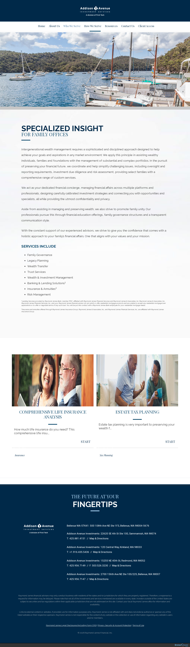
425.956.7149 (77, 565)
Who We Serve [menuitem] (72, 26)
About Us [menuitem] (54, 26)
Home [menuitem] (41, 26)
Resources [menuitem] (111, 26)
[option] (53, 407)
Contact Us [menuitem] (127, 26)
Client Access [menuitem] (146, 26)
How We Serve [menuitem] (92, 26)
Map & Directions (99, 538)
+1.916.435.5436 (79, 551)
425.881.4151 (77, 538)
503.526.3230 (100, 565)
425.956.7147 (77, 579)
